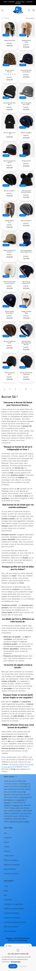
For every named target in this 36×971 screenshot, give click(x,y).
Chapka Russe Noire (9, 40)
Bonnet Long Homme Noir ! (26, 282)
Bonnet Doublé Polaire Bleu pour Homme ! (26, 343)
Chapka (7, 846)
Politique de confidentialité (13, 904)
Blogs (6, 891)
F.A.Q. (6, 886)
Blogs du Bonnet (10, 869)
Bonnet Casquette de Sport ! (10, 161)
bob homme (25, 797)
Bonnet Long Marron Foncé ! (10, 342)
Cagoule (7, 851)
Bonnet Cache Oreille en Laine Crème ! (10, 282)
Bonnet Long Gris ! (26, 220)
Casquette (7, 837)
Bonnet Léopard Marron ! (9, 71)
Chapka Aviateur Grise (9, 221)
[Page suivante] (31, 389)
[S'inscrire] (30, 946)
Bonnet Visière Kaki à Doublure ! (10, 251)
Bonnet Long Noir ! (9, 190)
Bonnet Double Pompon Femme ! (26, 191)
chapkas (7, 805)
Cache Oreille (9, 855)
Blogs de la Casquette (12, 864)
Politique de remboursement (14, 908)
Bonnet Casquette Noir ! (10, 373)
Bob (5, 833)
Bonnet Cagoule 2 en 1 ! (10, 133)
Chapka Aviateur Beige (26, 41)
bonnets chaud (18, 764)
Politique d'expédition (11, 913)
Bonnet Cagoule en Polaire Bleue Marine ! (26, 252)
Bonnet (6, 842)
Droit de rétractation (11, 926)
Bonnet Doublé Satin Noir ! (10, 103)
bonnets (7, 803)
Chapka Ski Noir (26, 161)
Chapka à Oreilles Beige (26, 312)
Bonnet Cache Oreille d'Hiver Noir (26, 373)
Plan (5, 895)
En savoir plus (15, 962)
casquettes (20, 800)
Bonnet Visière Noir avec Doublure (26, 71)
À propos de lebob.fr (11, 873)
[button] (2, 10)
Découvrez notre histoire (19, 821)
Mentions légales (10, 931)
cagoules (16, 805)
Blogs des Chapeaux (11, 860)
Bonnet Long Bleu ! (26, 132)
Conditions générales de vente (15, 922)
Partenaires (8, 899)
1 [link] (4, 389)
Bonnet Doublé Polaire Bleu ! (9, 312)
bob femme (8, 800)
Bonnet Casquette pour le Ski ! (26, 103)
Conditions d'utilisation (12, 918)
